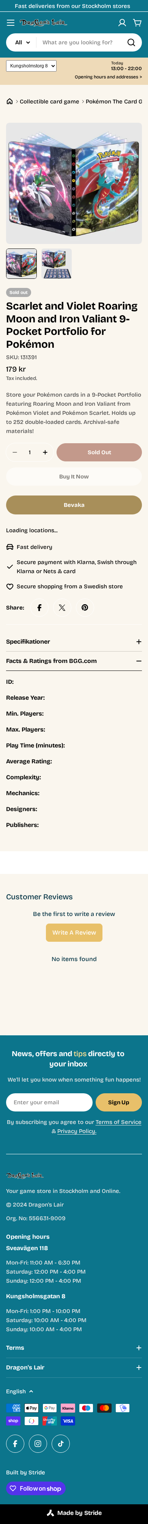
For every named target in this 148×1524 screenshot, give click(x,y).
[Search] (131, 42)
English (16, 1391)
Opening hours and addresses (108, 77)
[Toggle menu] (10, 22)
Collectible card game (49, 101)
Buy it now (74, 476)
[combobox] (74, 42)
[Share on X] (62, 608)
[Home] (9, 101)
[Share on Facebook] (39, 608)
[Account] (122, 22)
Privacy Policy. (76, 1131)
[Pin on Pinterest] (85, 608)
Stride (36, 1472)
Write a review (74, 932)
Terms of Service (119, 1122)
